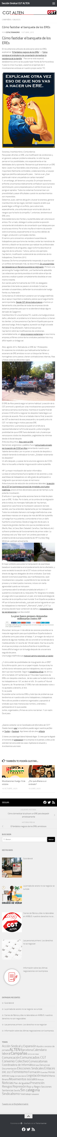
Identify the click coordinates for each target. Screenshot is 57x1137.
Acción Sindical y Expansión (19, 1046)
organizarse (18, 740)
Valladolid (35, 1094)
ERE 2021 (7, 1072)
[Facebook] (45, 802)
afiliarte (42, 731)
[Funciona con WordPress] (21, 1123)
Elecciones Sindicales (30, 1068)
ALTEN (14, 1049)
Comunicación (11, 1057)
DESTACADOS (7, 850)
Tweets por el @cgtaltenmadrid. (15, 1104)
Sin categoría (30, 1090)
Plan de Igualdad (22, 1083)
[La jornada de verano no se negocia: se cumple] (12, 895)
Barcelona (27, 1050)
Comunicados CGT (33, 1057)
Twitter (7, 731)
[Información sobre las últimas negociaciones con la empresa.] (12, 977)
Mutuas (41, 1079)
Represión (19, 1086)
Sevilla (17, 1090)
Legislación (34, 1075)
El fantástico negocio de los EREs (25, 52)
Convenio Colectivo (15, 1061)
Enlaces (16, 20)
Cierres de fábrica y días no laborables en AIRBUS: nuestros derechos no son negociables (38, 915)
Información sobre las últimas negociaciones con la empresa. (35, 969)
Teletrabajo (25, 1094)
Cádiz (37, 1065)
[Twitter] (49, 802)
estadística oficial (36, 672)
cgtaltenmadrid (13, 32)
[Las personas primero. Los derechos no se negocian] (12, 950)
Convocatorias (38, 1061)
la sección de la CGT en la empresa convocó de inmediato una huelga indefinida (28, 486)
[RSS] (53, 802)
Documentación (9, 1068)
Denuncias (45, 1065)
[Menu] (53, 3)
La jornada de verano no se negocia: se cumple (39, 887)
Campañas (6, 20)
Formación (34, 1072)
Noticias (7, 1083)
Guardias (44, 1072)
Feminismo (20, 1072)
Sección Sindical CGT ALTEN (15, 3)
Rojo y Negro (34, 1086)
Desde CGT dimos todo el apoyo (29, 302)
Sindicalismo (11, 1094)
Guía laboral (28, 858)
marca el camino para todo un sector (38, 656)
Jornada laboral (20, 1076)
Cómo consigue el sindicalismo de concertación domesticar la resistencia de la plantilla (24, 55)
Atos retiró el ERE (26, 442)
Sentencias (8, 1090)
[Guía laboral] (12, 868)
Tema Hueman (41, 1123)
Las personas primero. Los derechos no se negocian (38, 942)
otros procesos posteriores (32, 334)
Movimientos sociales (23, 1079)
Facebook (15, 731)
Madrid (45, 1075)
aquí (15, 728)
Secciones (46, 1086)
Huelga (12, 1076)
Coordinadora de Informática (18, 1064)
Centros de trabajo (33, 1054)
